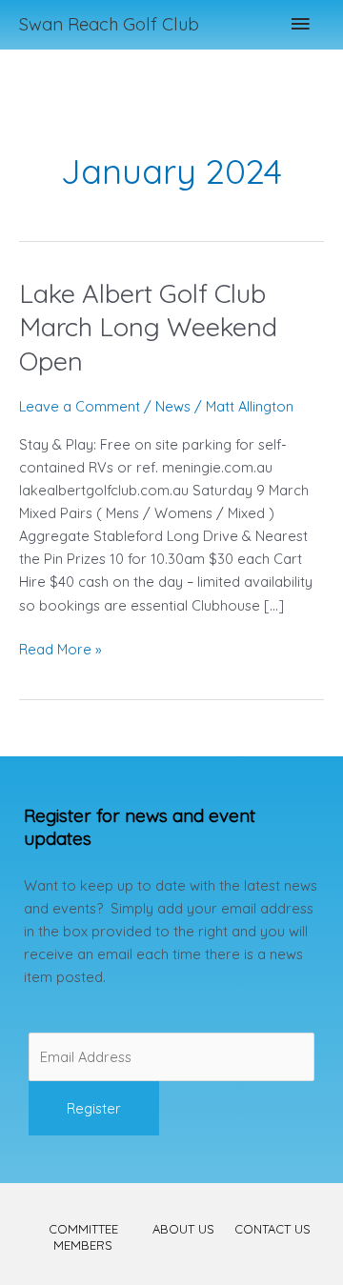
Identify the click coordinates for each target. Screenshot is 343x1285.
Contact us (272, 1228)
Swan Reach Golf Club (109, 24)
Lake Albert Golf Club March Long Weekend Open (148, 327)
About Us (183, 1228)
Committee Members (83, 1237)
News (173, 406)
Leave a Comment (79, 406)
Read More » (60, 648)
